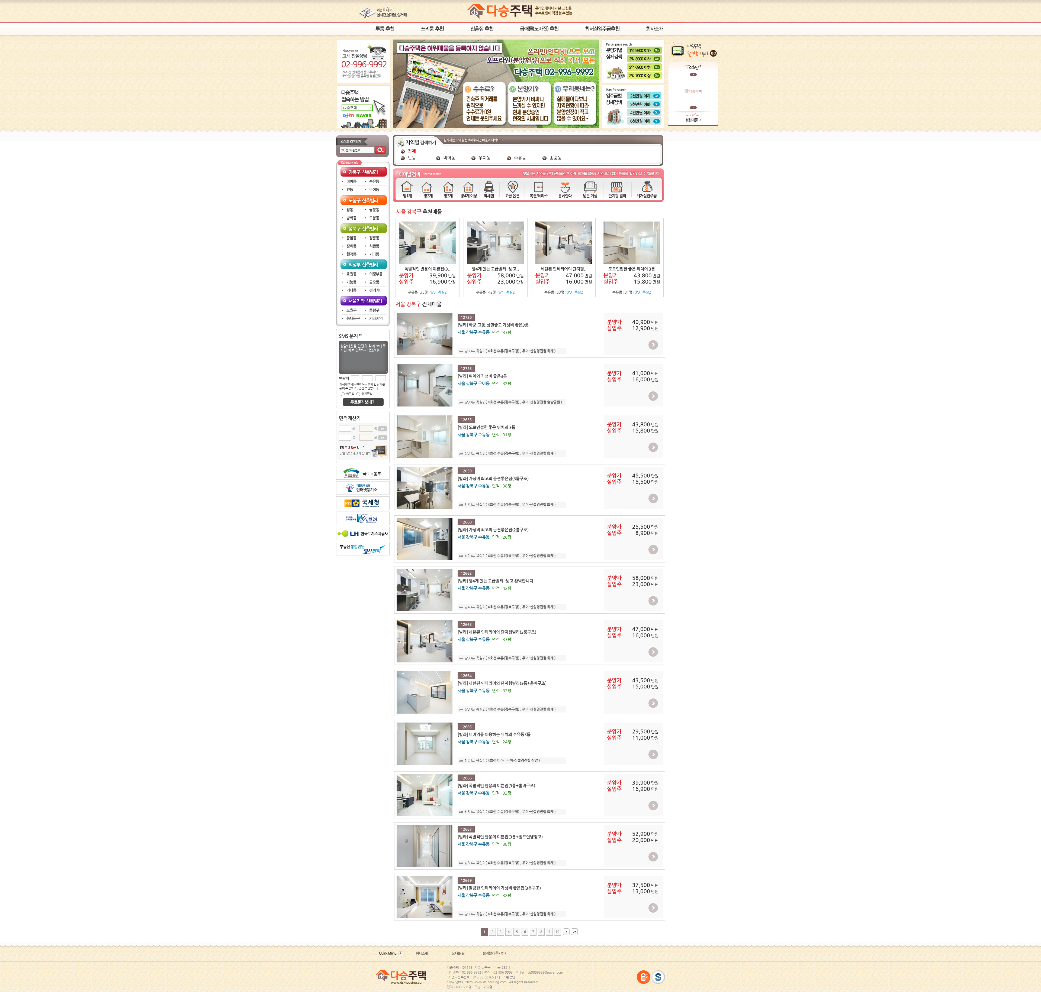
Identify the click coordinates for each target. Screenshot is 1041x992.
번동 (411, 157)
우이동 (484, 157)
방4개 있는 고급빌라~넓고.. (495, 269)
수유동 (519, 157)
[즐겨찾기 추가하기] (493, 953)
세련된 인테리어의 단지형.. (564, 269)
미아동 (448, 157)
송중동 (555, 157)
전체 (411, 151)
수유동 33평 (427, 292)
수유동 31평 (631, 292)
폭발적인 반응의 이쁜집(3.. (427, 269)
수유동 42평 (495, 292)
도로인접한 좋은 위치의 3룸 (631, 269)
